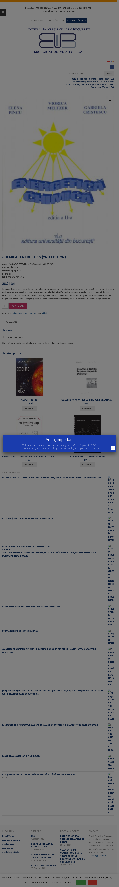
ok (112, 447)
